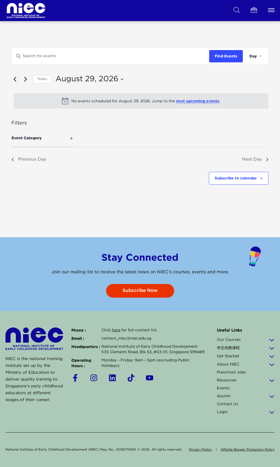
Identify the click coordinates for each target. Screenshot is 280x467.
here (116, 330)
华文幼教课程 (228, 348)
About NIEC (228, 364)
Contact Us (227, 404)
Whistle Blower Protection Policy (248, 449)
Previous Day (32, 159)
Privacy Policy (200, 449)
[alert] (141, 101)
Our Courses (229, 339)
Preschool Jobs (231, 372)
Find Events (226, 56)
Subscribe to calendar (236, 178)
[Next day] (25, 79)
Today (42, 78)
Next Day (252, 159)
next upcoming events (197, 101)
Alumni (224, 396)
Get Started (228, 356)
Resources (227, 380)
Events (223, 388)
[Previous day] (14, 79)
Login (222, 412)
